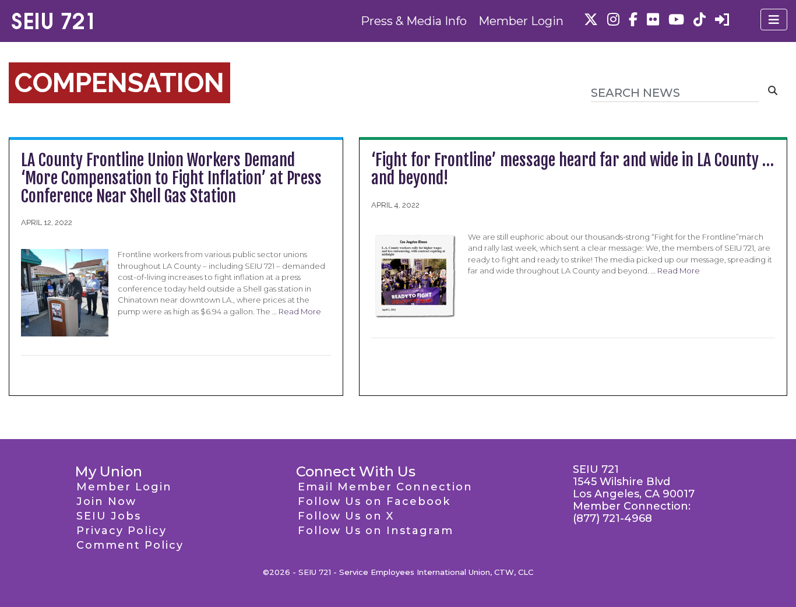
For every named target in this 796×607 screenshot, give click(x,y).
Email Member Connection (385, 486)
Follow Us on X (346, 516)
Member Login (520, 21)
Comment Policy (130, 545)
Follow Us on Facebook (374, 501)
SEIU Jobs (108, 516)
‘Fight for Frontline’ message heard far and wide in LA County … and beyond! (572, 169)
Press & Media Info (414, 21)
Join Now (106, 501)
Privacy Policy (121, 530)
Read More (300, 311)
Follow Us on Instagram (375, 530)
